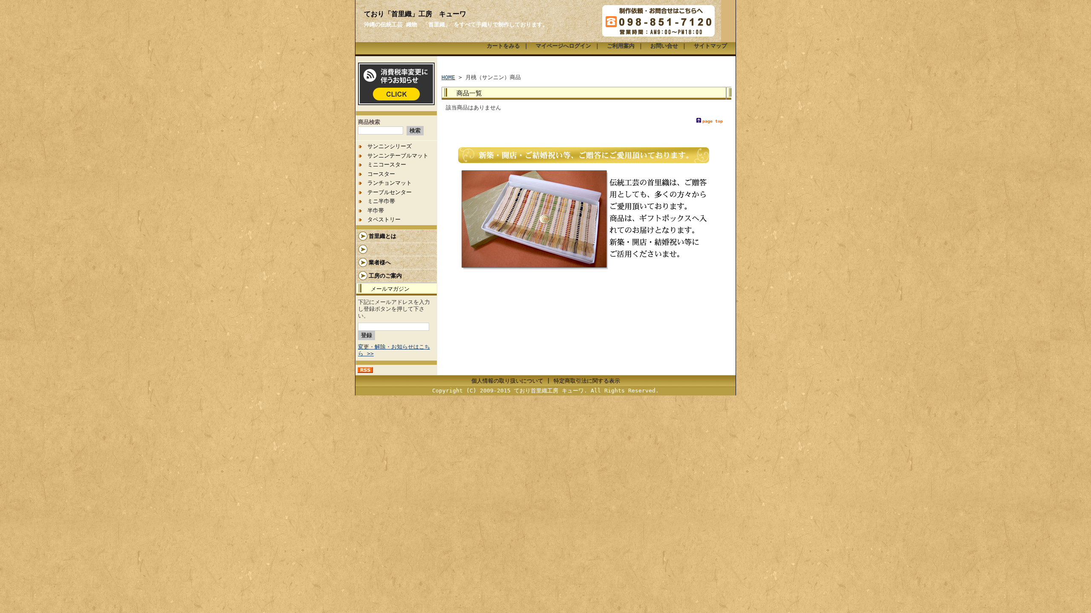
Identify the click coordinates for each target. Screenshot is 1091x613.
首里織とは (382, 236)
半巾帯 (375, 210)
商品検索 (369, 122)
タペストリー (384, 219)
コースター (381, 174)
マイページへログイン (563, 46)
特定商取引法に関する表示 (587, 381)
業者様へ (380, 262)
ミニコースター (386, 164)
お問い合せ (664, 46)
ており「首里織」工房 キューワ (415, 14)
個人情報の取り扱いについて (507, 381)
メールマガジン (390, 289)
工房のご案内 (385, 275)
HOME (448, 77)
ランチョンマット (389, 183)
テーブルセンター (389, 192)
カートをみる (503, 46)
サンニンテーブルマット (397, 155)
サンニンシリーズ (389, 146)
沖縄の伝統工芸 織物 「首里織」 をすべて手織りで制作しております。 (456, 24)
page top (712, 121)
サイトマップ (710, 46)
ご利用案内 (621, 46)
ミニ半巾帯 (381, 201)
